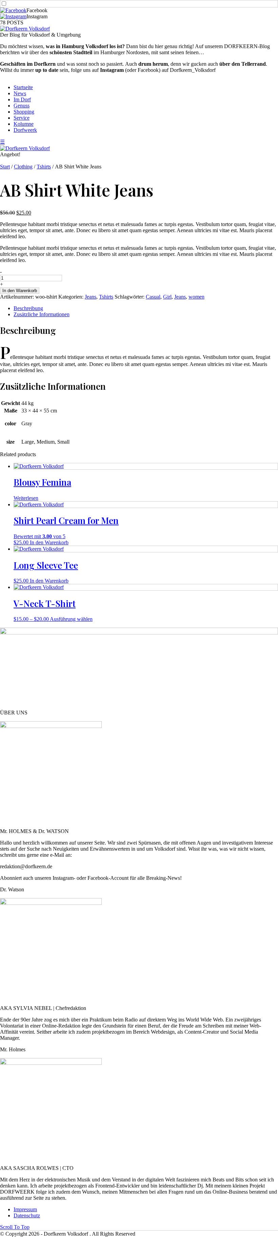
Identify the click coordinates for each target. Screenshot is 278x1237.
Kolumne (24, 124)
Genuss (21, 105)
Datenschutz (27, 1215)
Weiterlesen (26, 498)
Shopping (24, 112)
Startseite (23, 87)
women (196, 297)
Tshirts (44, 166)
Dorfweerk (25, 130)
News (20, 93)
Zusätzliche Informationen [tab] (42, 314)
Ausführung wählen (71, 619)
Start (5, 166)
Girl (167, 297)
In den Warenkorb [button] (49, 542)
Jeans (90, 297)
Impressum (25, 1209)
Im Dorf (22, 99)
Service (21, 118)
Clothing (23, 166)
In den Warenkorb (19, 290)
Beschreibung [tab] (28, 308)
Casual (153, 297)
